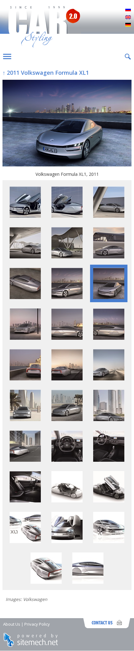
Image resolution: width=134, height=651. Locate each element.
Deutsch (128, 25)
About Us (11, 624)
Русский (128, 10)
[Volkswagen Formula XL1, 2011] (67, 124)
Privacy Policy (37, 624)
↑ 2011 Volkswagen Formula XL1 (45, 72)
